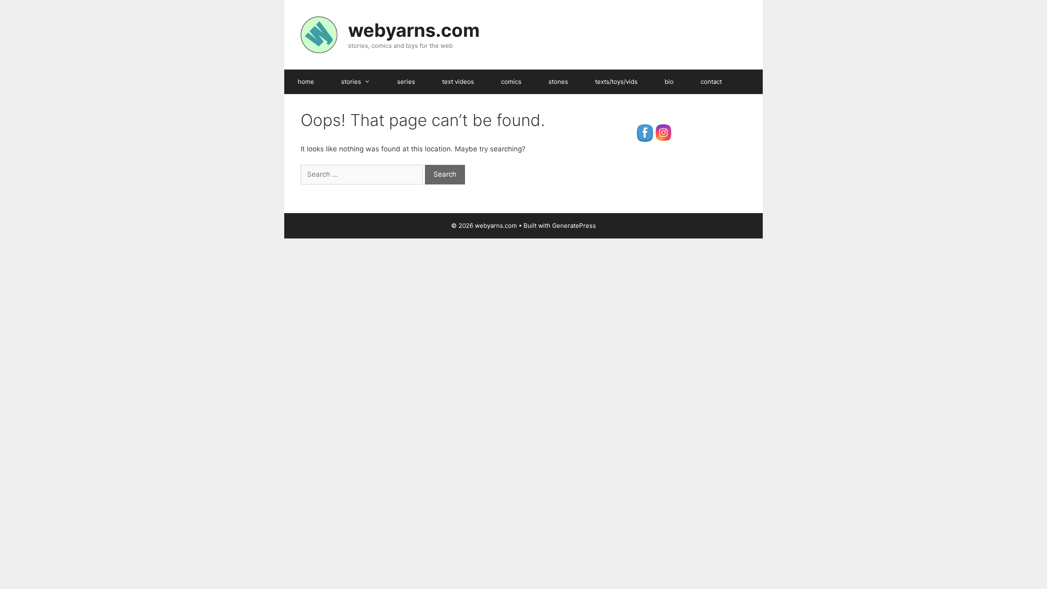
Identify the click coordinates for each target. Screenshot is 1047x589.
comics (511, 81)
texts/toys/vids (616, 81)
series (406, 81)
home (306, 81)
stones (558, 81)
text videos (458, 81)
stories (351, 81)
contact (711, 81)
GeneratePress (574, 225)
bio (669, 81)
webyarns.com (414, 30)
